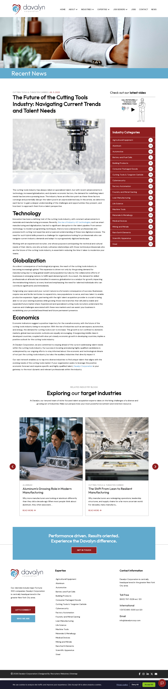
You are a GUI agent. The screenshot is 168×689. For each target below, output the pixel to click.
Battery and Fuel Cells (122, 157)
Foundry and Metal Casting (125, 192)
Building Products (120, 163)
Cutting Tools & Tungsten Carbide (30, 92)
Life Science (118, 203)
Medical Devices (120, 221)
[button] (76, 9)
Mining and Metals (121, 226)
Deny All (135, 684)
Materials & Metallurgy (123, 215)
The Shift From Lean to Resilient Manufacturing (44, 490)
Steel (115, 244)
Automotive (118, 151)
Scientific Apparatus (122, 238)
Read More (28, 510)
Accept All (149, 684)
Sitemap (73, 673)
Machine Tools (119, 209)
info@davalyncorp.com (130, 620)
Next (155, 466)
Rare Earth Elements (122, 232)
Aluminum (117, 145)
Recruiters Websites (60, 673)
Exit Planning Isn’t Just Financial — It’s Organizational (113, 490)
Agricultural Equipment (123, 140)
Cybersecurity (119, 180)
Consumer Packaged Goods (125, 169)
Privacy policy (122, 685)
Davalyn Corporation (83, 366)
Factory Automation (122, 186)
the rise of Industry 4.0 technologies (74, 222)
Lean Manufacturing (121, 198)
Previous (13, 466)
